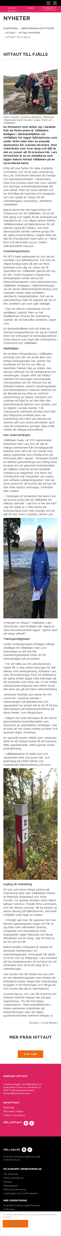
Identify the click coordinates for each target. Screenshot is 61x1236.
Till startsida (10, 1174)
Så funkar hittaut (13, 1111)
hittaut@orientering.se (16, 1093)
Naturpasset (10, 1185)
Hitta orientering (13, 1178)
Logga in (49, 8)
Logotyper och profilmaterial (20, 1193)
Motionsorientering (14, 1189)
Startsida (8, 1107)
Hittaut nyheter (29, 32)
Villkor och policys (14, 1115)
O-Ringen (9, 1209)
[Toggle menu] (55, 3)
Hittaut (11, 32)
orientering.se (11, 1159)
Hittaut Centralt (12, 9)
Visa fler (30, 1054)
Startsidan (10, 28)
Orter (30, 8)
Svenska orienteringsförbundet (21, 1205)
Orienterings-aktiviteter (37, 28)
